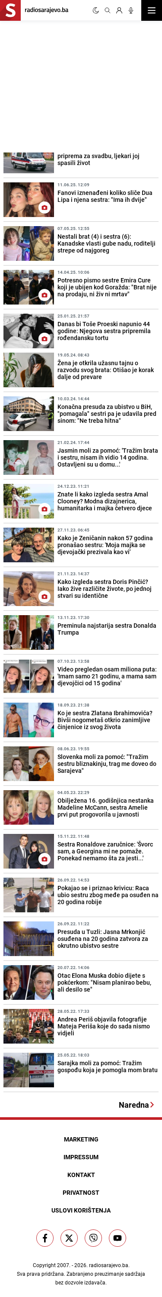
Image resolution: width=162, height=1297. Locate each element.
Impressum (81, 1157)
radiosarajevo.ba (108, 1264)
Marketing (81, 1139)
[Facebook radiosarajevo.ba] (45, 1238)
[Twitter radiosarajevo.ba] (69, 1238)
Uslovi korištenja (81, 1210)
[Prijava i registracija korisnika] (119, 10)
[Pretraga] (108, 10)
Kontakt (81, 1175)
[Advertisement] (65, 85)
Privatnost (81, 1192)
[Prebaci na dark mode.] (96, 10)
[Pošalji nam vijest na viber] (93, 1238)
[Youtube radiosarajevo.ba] (117, 1238)
